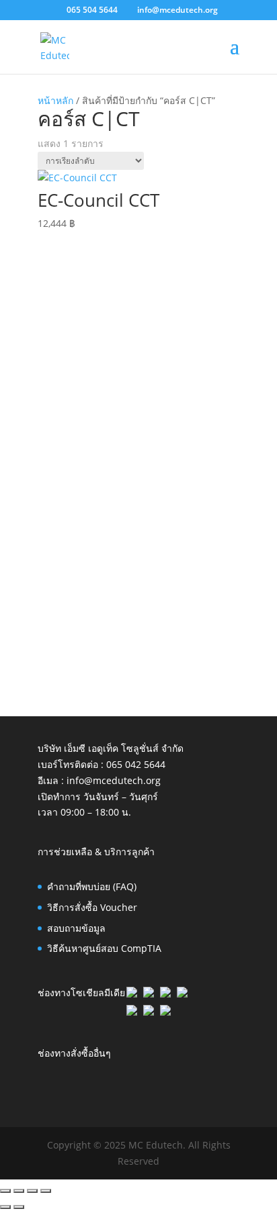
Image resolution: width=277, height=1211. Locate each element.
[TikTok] (148, 1012)
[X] (165, 993)
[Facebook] (131, 993)
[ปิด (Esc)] (45, 1191)
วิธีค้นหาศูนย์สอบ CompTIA (104, 948)
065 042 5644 (135, 764)
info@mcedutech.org (114, 780)
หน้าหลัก (55, 100)
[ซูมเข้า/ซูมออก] (5, 1191)
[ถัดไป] (18, 1207)
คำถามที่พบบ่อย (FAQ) (91, 886)
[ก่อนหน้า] (5, 1207)
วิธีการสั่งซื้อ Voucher (92, 907)
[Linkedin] (148, 993)
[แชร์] (32, 1191)
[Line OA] (182, 993)
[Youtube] (165, 1012)
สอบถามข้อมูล (76, 928)
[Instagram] (131, 1012)
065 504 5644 (92, 9)
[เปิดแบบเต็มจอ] (18, 1191)
